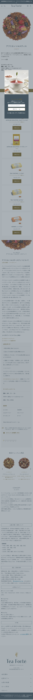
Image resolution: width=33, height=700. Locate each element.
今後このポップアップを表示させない (17, 112)
